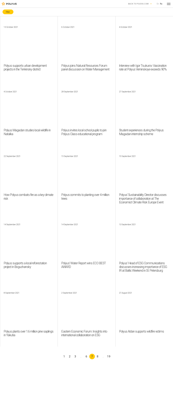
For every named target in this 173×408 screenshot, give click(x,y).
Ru (161, 4)
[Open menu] (168, 3)
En (158, 4)
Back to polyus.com (138, 4)
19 (109, 356)
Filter (8, 12)
